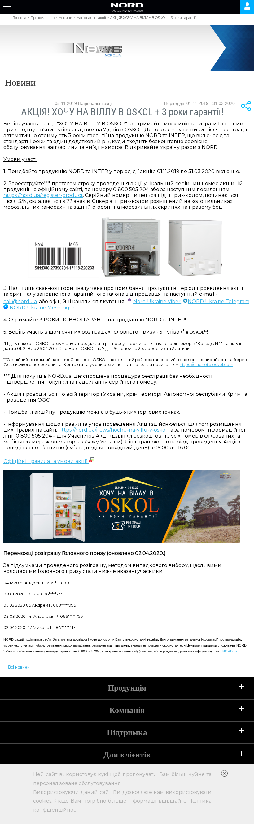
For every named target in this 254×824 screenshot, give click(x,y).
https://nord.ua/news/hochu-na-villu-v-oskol (112, 430)
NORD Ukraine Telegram (218, 301)
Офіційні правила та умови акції (46, 461)
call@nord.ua (20, 301)
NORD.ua (229, 651)
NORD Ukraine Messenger (41, 308)
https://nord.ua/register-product (43, 195)
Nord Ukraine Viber (157, 301)
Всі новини (19, 667)
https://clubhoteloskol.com (206, 364)
